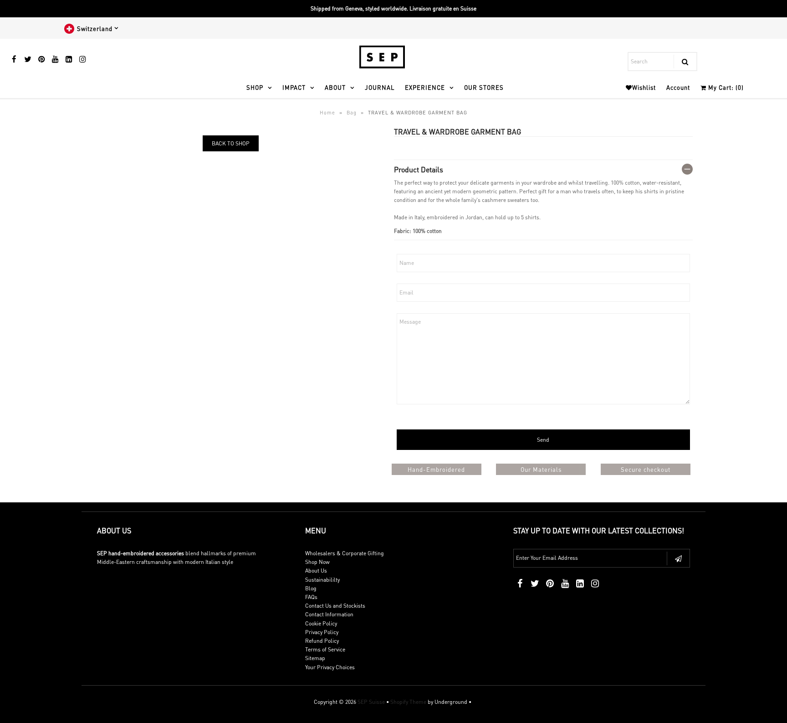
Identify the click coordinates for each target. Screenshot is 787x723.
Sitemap (315, 658)
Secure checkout (645, 469)
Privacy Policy (321, 632)
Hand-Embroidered (436, 469)
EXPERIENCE (425, 87)
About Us (316, 570)
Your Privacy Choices (330, 667)
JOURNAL (379, 87)
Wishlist (644, 87)
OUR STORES (484, 87)
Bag (352, 112)
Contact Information (329, 614)
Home (327, 112)
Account (678, 87)
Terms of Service (325, 649)
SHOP (254, 87)
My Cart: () (725, 87)
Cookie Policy (321, 623)
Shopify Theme (408, 701)
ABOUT (335, 87)
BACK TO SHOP (231, 143)
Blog (311, 588)
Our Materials (541, 469)
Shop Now (317, 561)
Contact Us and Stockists (335, 605)
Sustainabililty (322, 579)
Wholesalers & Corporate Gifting (344, 553)
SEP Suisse (371, 701)
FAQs (311, 597)
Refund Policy (322, 640)
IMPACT (294, 87)
